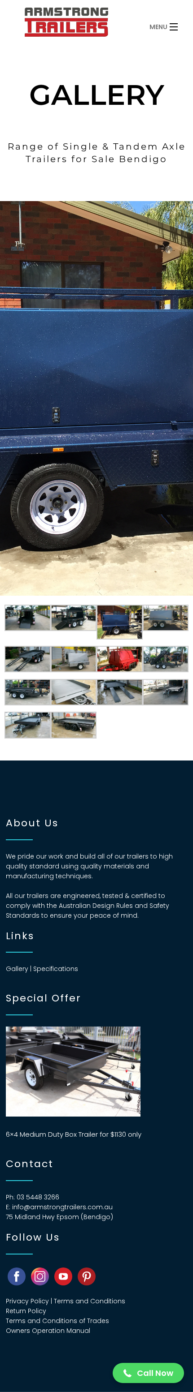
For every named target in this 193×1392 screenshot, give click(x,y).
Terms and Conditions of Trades (57, 1320)
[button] (148, 1373)
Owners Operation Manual (48, 1330)
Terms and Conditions (89, 1301)
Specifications (55, 968)
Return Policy (26, 1310)
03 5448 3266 (38, 1197)
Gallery (17, 968)
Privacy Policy (27, 1301)
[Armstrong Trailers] (78, 24)
